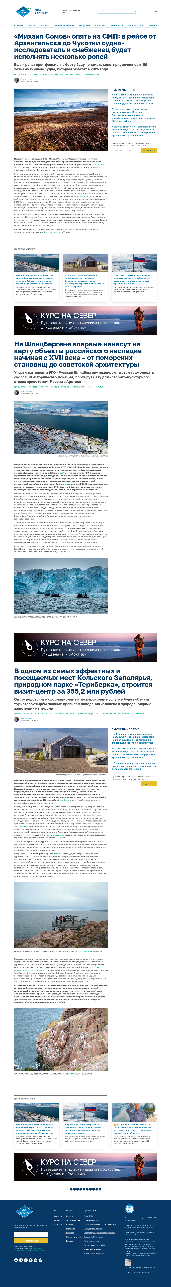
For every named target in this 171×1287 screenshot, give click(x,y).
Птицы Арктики (31, 714)
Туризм (17, 714)
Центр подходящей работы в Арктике (100, 1224)
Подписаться (149, 150)
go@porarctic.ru (131, 1234)
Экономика (117, 25)
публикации (85, 951)
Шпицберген (20, 387)
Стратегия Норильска (93, 1237)
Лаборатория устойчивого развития (99, 1233)
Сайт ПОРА (88, 1216)
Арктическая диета (92, 1241)
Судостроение (135, 25)
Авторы (57, 1220)
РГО (91, 387)
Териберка (47, 714)
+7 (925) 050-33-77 (146, 1227)
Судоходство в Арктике (51, 74)
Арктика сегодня (72, 1220)
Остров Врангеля (91, 74)
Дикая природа (85, 714)
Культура (18, 25)
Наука (32, 25)
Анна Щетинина (26, 79)
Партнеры (58, 1224)
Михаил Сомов (73, 74)
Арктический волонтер (94, 1253)
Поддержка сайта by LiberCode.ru (137, 1272)
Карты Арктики (79, 387)
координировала (54, 835)
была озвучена (51, 232)
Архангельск (20, 74)
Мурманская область (65, 714)
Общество (84, 25)
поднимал (59, 853)
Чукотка (33, 74)
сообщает (65, 473)
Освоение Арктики (60, 387)
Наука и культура (73, 1237)
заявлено (24, 826)
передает (99, 164)
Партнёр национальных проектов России (140, 1267)
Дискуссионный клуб (93, 1228)
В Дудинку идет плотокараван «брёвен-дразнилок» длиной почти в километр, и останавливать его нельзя (134, 766)
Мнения (153, 25)
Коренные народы (64, 25)
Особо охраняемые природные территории (123, 714)
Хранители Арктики (92, 1249)
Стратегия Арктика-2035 (94, 1245)
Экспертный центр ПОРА (140, 1239)
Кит (97, 714)
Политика (100, 25)
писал (83, 196)
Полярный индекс (92, 1220)
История (44, 387)
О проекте (58, 1216)
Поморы (33, 387)
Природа (45, 25)
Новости (69, 1216)
